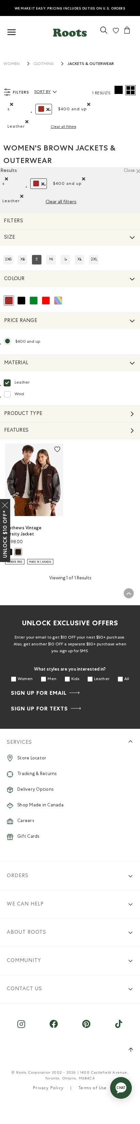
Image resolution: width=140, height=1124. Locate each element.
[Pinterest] (86, 1027)
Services (19, 742)
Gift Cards (28, 837)
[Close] (5, 503)
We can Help (25, 904)
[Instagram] (21, 1027)
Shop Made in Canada (40, 805)
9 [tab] (49, 503)
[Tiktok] (119, 1027)
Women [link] (11, 64)
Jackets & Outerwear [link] (90, 63)
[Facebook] (54, 1027)
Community (24, 960)
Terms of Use (92, 1089)
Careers (25, 821)
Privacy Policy (48, 1089)
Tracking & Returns (37, 774)
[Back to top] (129, 593)
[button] (70, 31)
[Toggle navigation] (11, 32)
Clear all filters (63, 127)
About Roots (26, 932)
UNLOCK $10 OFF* (5, 534)
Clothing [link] (43, 64)
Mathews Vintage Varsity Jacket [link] (23, 530)
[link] (103, 33)
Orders (18, 876)
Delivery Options (35, 790)
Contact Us (24, 989)
